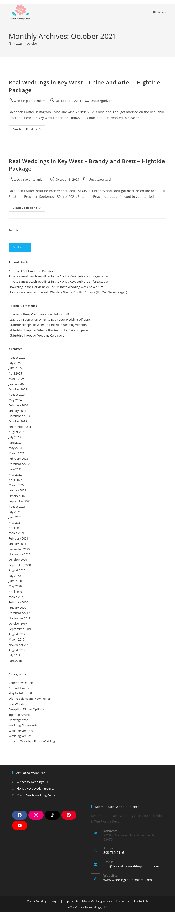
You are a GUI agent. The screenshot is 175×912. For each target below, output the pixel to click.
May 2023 (15, 448)
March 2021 (16, 533)
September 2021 (20, 501)
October (32, 43)
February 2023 (18, 458)
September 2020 (20, 565)
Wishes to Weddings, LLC (33, 782)
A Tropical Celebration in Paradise (31, 271)
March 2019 (16, 639)
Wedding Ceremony (50, 335)
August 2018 (17, 650)
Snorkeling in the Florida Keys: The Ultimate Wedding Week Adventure (56, 287)
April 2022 (15, 480)
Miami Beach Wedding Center (37, 795)
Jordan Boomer (23, 319)
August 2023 (17, 432)
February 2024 (18, 405)
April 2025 (15, 373)
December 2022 (19, 464)
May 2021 (15, 522)
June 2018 (15, 661)
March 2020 (16, 597)
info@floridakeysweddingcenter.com (131, 866)
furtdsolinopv (22, 325)
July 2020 (15, 576)
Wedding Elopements (23, 725)
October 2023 (18, 421)
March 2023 (16, 453)
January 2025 (17, 384)
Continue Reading (29, 128)
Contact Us (141, 901)
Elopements (70, 901)
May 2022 (15, 474)
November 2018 (19, 645)
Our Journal (123, 901)
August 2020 (17, 570)
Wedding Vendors (21, 731)
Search (13, 230)
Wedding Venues (20, 736)
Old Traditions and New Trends (30, 699)
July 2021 (15, 512)
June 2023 (15, 443)
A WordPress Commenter (30, 314)
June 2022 (15, 469)
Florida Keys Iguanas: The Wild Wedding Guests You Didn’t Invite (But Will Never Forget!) (68, 292)
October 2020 (18, 559)
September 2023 (20, 427)
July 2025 (15, 363)
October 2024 (18, 389)
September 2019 (20, 629)
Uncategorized (101, 101)
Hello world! (61, 314)
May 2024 (15, 400)
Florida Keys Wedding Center (36, 788)
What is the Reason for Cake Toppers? (62, 330)
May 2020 (15, 586)
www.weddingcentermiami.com (127, 880)
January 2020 (17, 607)
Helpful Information (22, 693)
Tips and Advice (19, 715)
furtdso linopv (22, 330)
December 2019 (19, 613)
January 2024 (17, 411)
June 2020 (15, 581)
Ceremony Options (21, 683)
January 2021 (17, 544)
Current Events (19, 688)
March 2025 (16, 379)
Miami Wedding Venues (97, 901)
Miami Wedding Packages (43, 901)
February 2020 (18, 602)
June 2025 (15, 368)
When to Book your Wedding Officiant (64, 319)
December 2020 (19, 549)
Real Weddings (18, 704)
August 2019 (17, 634)
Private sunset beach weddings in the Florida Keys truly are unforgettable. (58, 276)
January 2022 (17, 490)
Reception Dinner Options (26, 709)
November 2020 (19, 554)
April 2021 (15, 528)
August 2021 (17, 506)
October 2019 (18, 623)
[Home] (10, 43)
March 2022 (16, 485)
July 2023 (15, 437)
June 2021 (15, 517)
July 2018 (15, 655)
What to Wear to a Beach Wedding (32, 741)
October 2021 (18, 496)
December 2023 (19, 416)
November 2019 (19, 618)
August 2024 (17, 395)
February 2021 (18, 538)
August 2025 (17, 357)
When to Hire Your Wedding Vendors (62, 325)
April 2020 (15, 592)
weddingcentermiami (30, 101)
